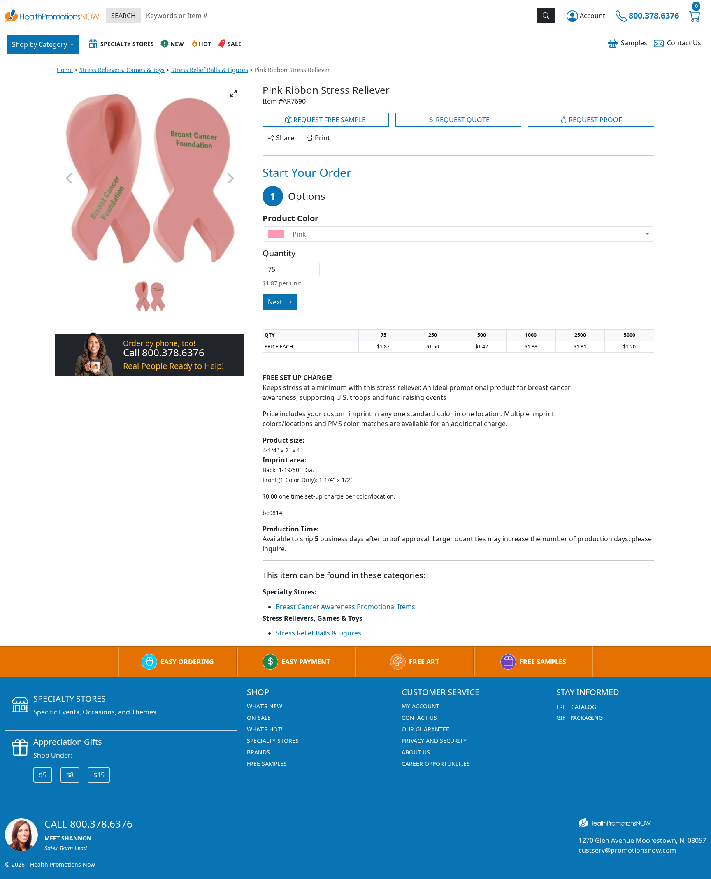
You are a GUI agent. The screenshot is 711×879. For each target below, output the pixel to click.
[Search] (546, 15)
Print (321, 137)
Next (276, 301)
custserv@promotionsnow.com (627, 850)
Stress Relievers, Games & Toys (122, 70)
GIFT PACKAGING (579, 717)
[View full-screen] (234, 93)
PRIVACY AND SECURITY (434, 740)
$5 (42, 774)
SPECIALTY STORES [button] (127, 44)
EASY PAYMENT (305, 661)
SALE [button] (235, 44)
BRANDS (258, 752)
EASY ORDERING (187, 661)
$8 (70, 774)
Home (65, 70)
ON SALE (259, 717)
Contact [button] (684, 42)
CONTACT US (419, 717)
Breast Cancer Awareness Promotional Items (345, 606)
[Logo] (52, 14)
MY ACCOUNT (420, 706)
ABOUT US (416, 752)
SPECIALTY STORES (273, 740)
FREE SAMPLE (329, 119)
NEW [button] (177, 44)
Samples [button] (634, 42)
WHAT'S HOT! (265, 729)
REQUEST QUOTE (462, 119)
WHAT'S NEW (264, 706)
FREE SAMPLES (542, 661)
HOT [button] (205, 44)
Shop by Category (40, 44)
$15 (99, 774)
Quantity (279, 253)
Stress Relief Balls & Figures (209, 70)
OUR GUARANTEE (425, 729)
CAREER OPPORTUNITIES (436, 764)
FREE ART (424, 661)
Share (284, 137)
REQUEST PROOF (594, 119)
